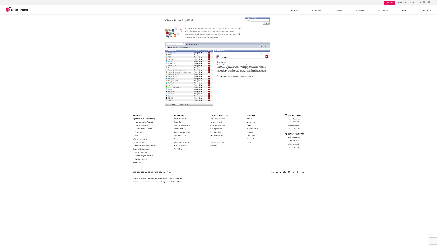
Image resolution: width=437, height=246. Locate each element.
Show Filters (264, 47)
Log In (419, 2)
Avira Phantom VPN (174, 87)
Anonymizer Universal (175, 70)
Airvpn (170, 61)
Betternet (171, 94)
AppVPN (171, 83)
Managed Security (216, 122)
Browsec (171, 100)
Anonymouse (172, 76)
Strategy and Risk (216, 132)
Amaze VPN (172, 66)
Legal (249, 142)
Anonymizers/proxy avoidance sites (179, 72)
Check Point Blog (180, 128)
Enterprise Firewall (142, 125)
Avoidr (170, 89)
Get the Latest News (175, 182)
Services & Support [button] (219, 115)
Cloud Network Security (143, 128)
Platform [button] (339, 10)
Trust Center (251, 135)
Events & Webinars (180, 145)
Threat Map (178, 149)
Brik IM (170, 98)
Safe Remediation (141, 159)
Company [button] (251, 115)
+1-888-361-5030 (293, 140)
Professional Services (217, 125)
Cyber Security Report (182, 142)
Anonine (170, 68)
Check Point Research (182, 125)
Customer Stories (180, 135)
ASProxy (171, 57)
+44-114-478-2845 (294, 147)
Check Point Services (217, 118)
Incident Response (216, 135)
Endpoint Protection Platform (145, 145)
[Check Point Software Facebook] (289, 172)
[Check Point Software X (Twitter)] (293, 172)
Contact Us (251, 139)
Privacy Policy (147, 182)
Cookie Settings (160, 182)
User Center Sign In (217, 142)
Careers (249, 125)
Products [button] (294, 10)
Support (411, 2)
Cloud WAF (139, 132)
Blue (169, 96)
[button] (424, 2)
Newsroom (250, 132)
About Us (250, 118)
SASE (137, 135)
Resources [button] (383, 10)
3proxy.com (171, 53)
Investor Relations (253, 128)
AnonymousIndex (173, 74)
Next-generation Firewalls (144, 122)
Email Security (140, 142)
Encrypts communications (247, 76)
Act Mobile (171, 59)
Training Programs (216, 128)
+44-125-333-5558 (294, 128)
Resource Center (180, 118)
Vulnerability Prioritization (144, 155)
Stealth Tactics (228, 76)
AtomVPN (171, 85)
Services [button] (360, 10)
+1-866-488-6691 (293, 122)
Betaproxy (171, 91)
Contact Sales (402, 2)
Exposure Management (141, 149)
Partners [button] (405, 10)
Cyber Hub (178, 122)
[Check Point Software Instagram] (284, 172)
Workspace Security (140, 139)
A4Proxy (171, 55)
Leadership (251, 122)
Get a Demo (389, 2)
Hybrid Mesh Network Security (144, 118)
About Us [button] (427, 10)
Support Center (215, 139)
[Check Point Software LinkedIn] (298, 172)
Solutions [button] (316, 10)
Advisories (213, 145)
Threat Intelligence (141, 152)
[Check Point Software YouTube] (303, 172)
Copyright (136, 182)
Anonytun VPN (173, 81)
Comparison (178, 139)
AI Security (137, 162)
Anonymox (171, 78)
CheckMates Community (182, 132)
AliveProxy (171, 63)
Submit (266, 23)
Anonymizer (198, 53)
